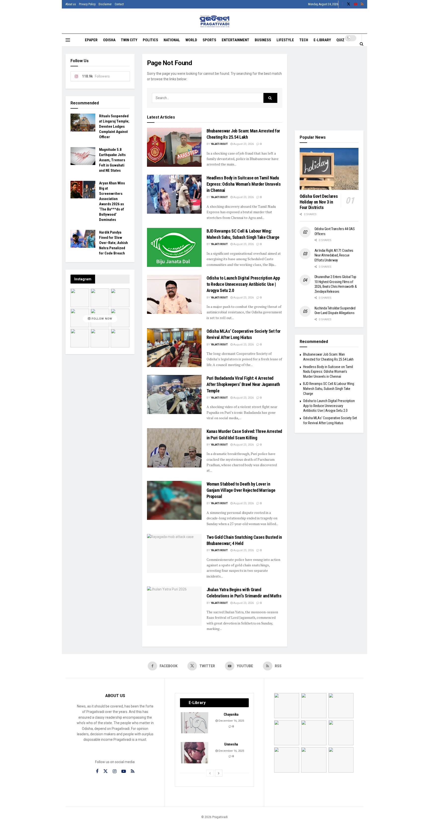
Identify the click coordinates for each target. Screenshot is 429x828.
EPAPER (91, 40)
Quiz (340, 40)
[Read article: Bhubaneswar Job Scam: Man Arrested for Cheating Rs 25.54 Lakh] (174, 147)
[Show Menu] (68, 40)
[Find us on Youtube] (355, 4)
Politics (150, 40)
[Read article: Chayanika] (195, 723)
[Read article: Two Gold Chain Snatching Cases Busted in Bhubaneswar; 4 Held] (174, 553)
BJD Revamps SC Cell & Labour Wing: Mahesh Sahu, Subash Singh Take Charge (329, 388)
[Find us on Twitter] (348, 4)
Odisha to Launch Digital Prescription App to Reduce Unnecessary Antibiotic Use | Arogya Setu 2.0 (243, 284)
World (191, 40)
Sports (209, 40)
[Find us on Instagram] (114, 771)
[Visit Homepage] (214, 21)
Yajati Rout (219, 144)
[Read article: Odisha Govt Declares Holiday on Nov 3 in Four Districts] (329, 169)
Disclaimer (105, 4)
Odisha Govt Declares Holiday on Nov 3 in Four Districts (319, 202)
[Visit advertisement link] (329, 88)
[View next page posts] (218, 773)
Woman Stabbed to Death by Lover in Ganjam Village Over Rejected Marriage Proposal (241, 490)
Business (263, 40)
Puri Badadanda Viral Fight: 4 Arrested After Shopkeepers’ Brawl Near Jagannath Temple (243, 384)
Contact (119, 4)
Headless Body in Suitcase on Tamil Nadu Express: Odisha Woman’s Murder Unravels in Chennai (244, 184)
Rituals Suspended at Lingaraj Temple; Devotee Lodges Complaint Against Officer (114, 126)
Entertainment (235, 40)
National (172, 40)
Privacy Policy (87, 4)
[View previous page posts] (210, 773)
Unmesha (231, 744)
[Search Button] (361, 44)
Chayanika (231, 714)
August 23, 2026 (243, 144)
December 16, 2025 (231, 720)
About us (71, 4)
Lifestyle (285, 40)
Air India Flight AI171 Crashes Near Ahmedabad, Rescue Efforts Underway (334, 255)
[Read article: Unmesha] (195, 752)
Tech (303, 40)
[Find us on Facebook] (342, 4)
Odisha (109, 40)
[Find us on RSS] (362, 4)
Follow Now (101, 318)
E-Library (322, 40)
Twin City (129, 40)
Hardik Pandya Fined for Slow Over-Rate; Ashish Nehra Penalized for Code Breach (113, 242)
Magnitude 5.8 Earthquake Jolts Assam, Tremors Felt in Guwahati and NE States (112, 160)
